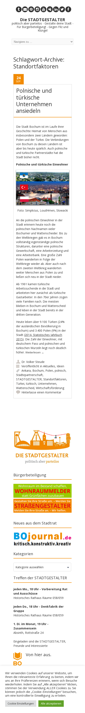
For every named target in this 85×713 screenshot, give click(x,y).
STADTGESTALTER (29, 379)
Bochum (38, 370)
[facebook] (68, 9)
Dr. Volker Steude (33, 362)
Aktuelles (49, 366)
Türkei (20, 384)
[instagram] (37, 9)
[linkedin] (56, 9)
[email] (25, 9)
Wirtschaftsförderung (50, 388)
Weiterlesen (34, 352)
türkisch (31, 384)
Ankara (26, 370)
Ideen (60, 366)
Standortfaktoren (54, 379)
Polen (49, 370)
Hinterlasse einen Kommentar (41, 392)
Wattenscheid (25, 388)
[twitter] (62, 9)
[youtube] (43, 9)
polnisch (60, 370)
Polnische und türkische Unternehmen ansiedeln (34, 100)
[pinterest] (31, 9)
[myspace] (50, 9)
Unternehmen (47, 384)
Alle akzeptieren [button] (51, 703)
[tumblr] (19, 9)
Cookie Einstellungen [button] (21, 703)
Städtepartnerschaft (29, 375)
